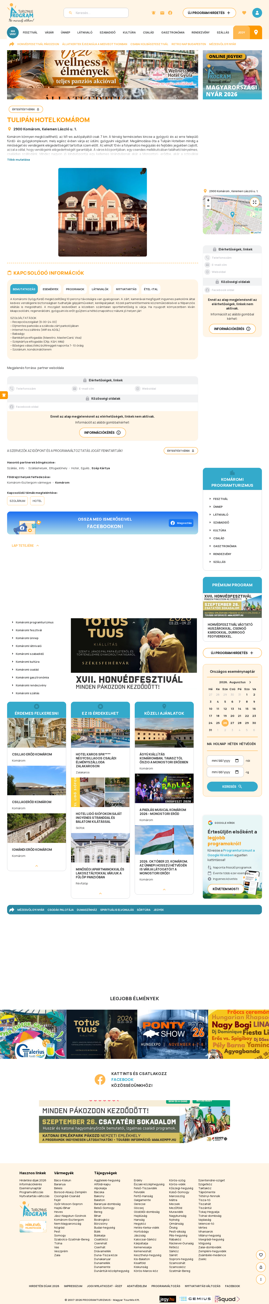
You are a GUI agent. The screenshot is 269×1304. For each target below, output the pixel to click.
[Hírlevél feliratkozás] (153, 12)
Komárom (31, 129)
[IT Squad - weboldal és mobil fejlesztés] (227, 1299)
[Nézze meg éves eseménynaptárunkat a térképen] (256, 32)
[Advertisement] (102, 584)
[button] (232, 214)
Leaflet (257, 232)
